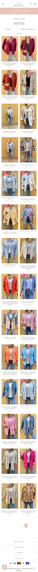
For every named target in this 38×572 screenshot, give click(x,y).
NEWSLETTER (19, 558)
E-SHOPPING (19, 552)
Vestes (23, 19)
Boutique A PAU (19, 541)
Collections (16, 19)
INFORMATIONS (19, 547)
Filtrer (8, 29)
